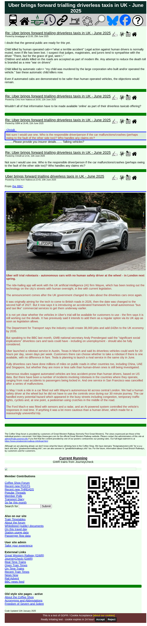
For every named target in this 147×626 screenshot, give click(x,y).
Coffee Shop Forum (17, 482)
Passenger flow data (18, 535)
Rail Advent (12, 578)
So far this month (16, 502)
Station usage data (17, 532)
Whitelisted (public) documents (24, 525)
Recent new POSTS (17, 486)
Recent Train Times (17, 571)
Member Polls (13, 495)
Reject (111, 619)
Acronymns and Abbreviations (23, 600)
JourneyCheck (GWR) (19, 558)
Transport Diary (14, 499)
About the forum (15, 522)
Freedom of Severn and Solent (24, 603)
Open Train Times (16, 565)
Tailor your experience (19, 545)
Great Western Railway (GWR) (24, 555)
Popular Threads (15, 492)
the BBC (17, 186)
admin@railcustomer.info (16, 438)
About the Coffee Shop (19, 597)
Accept (100, 619)
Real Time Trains (15, 562)
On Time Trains (14, 568)
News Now (11, 575)
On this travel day (16, 529)
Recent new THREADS (19, 489)
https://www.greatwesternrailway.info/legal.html (26, 441)
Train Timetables (15, 519)
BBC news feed (14, 581)
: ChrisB (11, 130)
